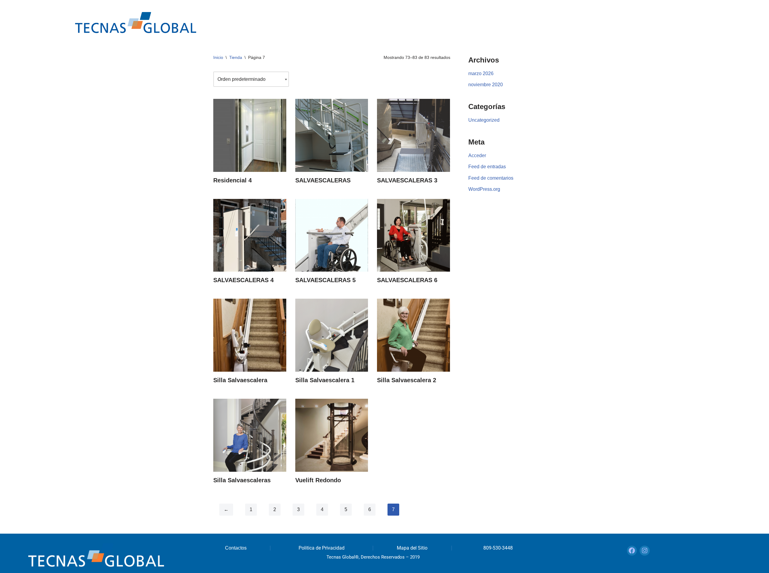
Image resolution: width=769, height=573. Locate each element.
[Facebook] (632, 551)
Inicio (218, 57)
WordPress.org (484, 189)
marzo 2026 (481, 73)
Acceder (477, 155)
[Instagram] (645, 551)
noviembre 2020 (485, 84)
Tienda (235, 57)
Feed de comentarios (490, 178)
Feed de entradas (487, 166)
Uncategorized (484, 120)
